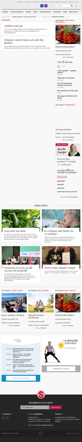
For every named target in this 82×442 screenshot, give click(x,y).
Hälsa (35, 12)
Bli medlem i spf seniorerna (21, 378)
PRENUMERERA (44, 2)
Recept (28, 12)
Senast (64, 66)
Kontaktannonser (45, 12)
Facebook (41, 5)
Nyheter (5, 12)
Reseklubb (57, 12)
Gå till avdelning (68, 57)
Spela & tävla (73, 12)
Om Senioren (35, 2)
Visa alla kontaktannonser (69, 197)
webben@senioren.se (47, 425)
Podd (65, 12)
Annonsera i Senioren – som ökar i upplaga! (61, 2)
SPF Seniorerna (71, 417)
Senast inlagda (62, 176)
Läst (58, 66)
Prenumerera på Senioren (61, 368)
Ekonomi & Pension (17, 12)
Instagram (45, 5)
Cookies (76, 2)
